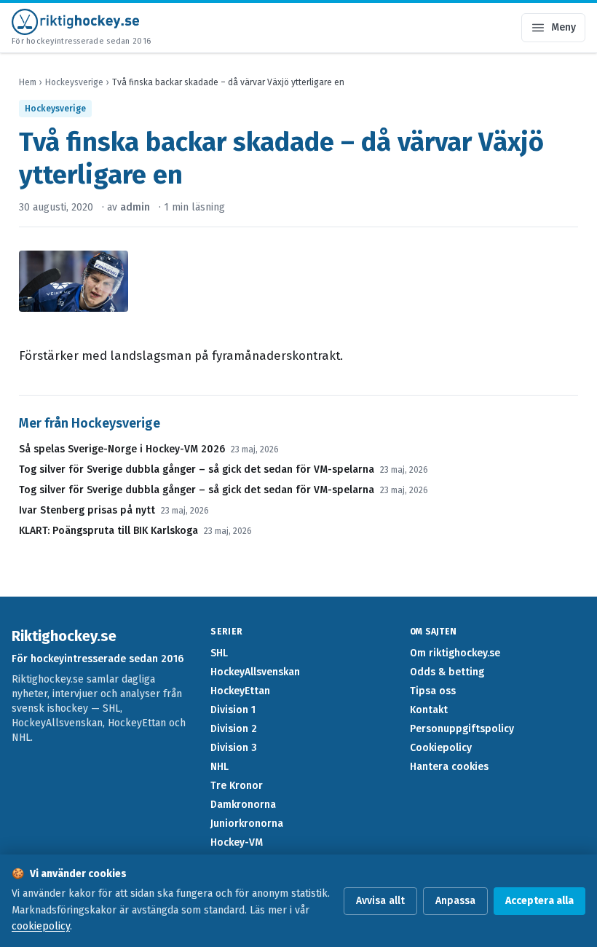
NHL (219, 767)
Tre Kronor (236, 785)
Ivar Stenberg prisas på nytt (87, 510)
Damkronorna (243, 804)
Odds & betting (447, 672)
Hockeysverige (74, 82)
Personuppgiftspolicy (462, 729)
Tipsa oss (433, 691)
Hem (27, 82)
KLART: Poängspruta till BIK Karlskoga (108, 530)
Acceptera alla (539, 901)
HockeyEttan (240, 691)
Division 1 (233, 710)
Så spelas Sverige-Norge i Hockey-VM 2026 (122, 449)
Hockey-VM (236, 842)
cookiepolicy (41, 926)
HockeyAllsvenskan (255, 672)
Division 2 (233, 729)
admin (135, 207)
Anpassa (455, 901)
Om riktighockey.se (455, 653)
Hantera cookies (449, 767)
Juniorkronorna (246, 823)
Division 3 (233, 748)
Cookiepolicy (441, 748)
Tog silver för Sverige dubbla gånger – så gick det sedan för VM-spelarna (196, 469)
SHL (219, 653)
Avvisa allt (380, 901)
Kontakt (429, 710)
